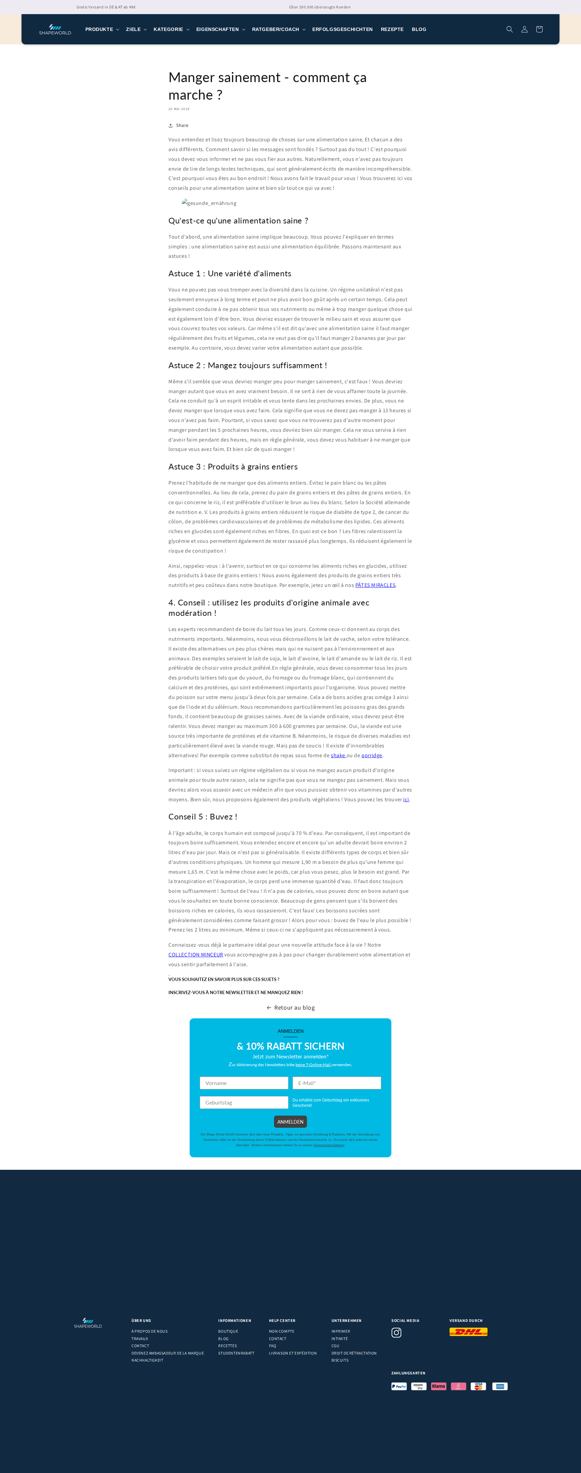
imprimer (341, 1331)
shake (339, 755)
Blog (223, 1338)
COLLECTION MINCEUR (195, 954)
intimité (340, 1338)
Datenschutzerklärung (329, 1145)
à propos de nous (149, 1331)
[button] (101, 29)
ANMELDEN (290, 1121)
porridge (371, 755)
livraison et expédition (293, 1353)
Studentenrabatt (236, 1353)
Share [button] (182, 125)
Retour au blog (294, 1007)
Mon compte (282, 1331)
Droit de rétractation (354, 1353)
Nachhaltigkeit (147, 1360)
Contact (140, 1345)
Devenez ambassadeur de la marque (167, 1353)
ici (406, 799)
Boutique (228, 1331)
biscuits (340, 1360)
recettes (227, 1345)
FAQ (272, 1345)
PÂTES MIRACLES (375, 585)
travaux (139, 1338)
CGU (336, 1345)
